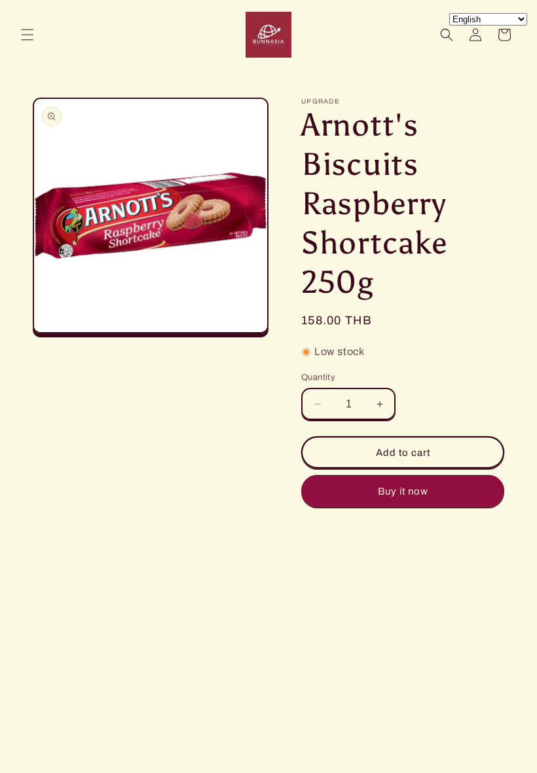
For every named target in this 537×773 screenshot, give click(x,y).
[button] (27, 34)
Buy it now (403, 491)
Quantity (318, 377)
